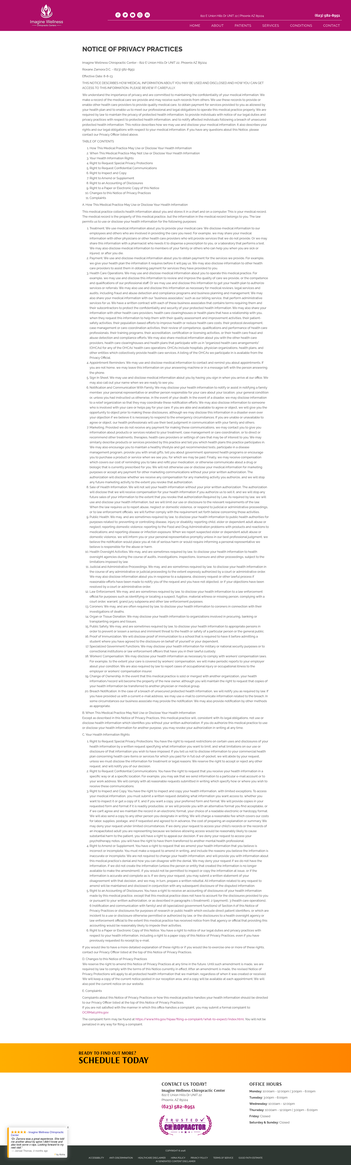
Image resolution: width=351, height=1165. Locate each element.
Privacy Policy (199, 1158)
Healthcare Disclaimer (152, 1158)
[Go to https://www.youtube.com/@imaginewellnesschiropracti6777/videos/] (132, 15)
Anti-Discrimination (121, 1158)
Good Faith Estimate (251, 1158)
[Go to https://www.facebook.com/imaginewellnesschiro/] (118, 15)
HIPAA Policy (178, 1158)
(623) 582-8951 (327, 15)
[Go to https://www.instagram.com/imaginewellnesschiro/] (140, 15)
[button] (238, 1050)
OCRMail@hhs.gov (95, 1012)
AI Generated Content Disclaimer (175, 1161)
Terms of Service (223, 1158)
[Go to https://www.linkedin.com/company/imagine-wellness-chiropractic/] (147, 15)
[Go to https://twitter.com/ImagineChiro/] (125, 15)
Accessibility (96, 1158)
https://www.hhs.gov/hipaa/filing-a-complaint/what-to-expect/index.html (189, 1019)
